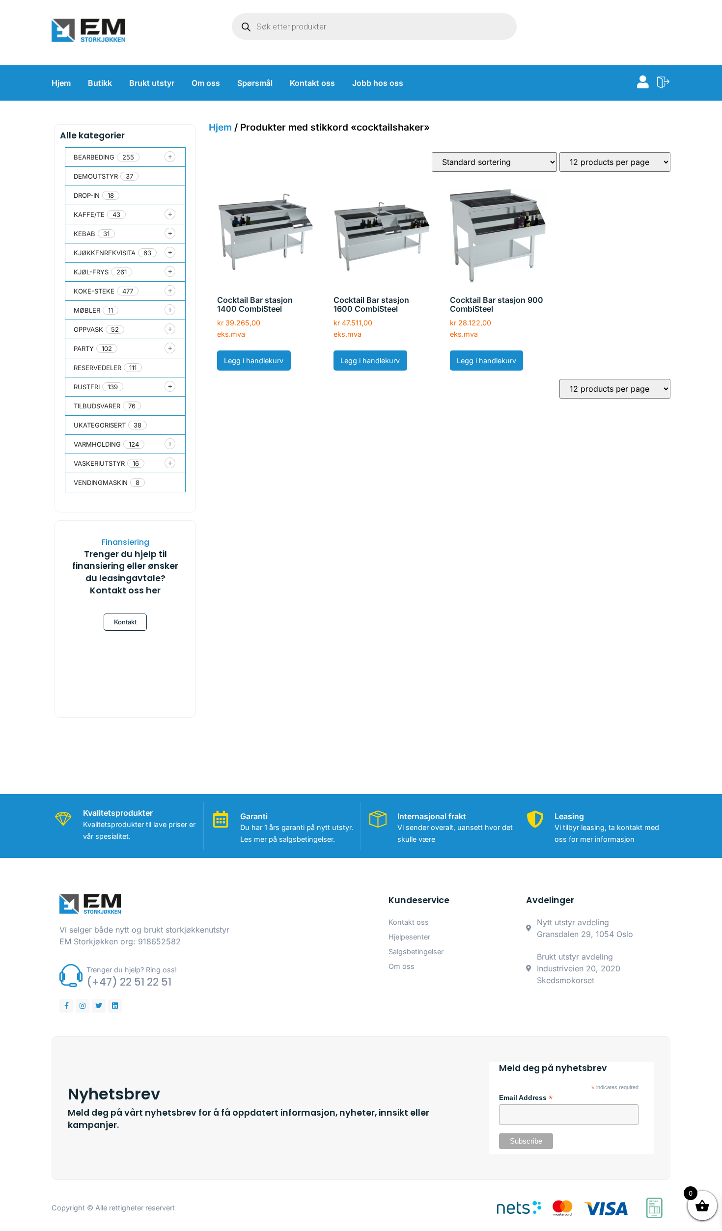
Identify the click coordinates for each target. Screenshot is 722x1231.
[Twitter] (99, 1006)
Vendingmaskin (101, 482)
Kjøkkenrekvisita (105, 253)
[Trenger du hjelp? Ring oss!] (71, 975)
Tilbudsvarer (97, 406)
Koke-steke (94, 291)
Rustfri (87, 387)
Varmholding (97, 444)
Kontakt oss (312, 83)
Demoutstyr (96, 176)
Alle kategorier (92, 135)
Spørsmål (255, 83)
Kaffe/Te (89, 214)
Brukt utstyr (151, 83)
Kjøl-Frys (91, 272)
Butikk (100, 83)
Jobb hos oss (377, 83)
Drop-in (87, 195)
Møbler (87, 310)
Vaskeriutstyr (99, 463)
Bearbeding (94, 157)
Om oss (206, 83)
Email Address (526, 1098)
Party (84, 348)
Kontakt (125, 622)
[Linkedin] (115, 1006)
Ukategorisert (100, 425)
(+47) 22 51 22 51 (128, 982)
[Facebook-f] (66, 1006)
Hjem (61, 83)
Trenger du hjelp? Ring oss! (131, 969)
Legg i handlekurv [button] (253, 360)
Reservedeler (97, 368)
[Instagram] (82, 1006)
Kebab (84, 234)
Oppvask (88, 329)
